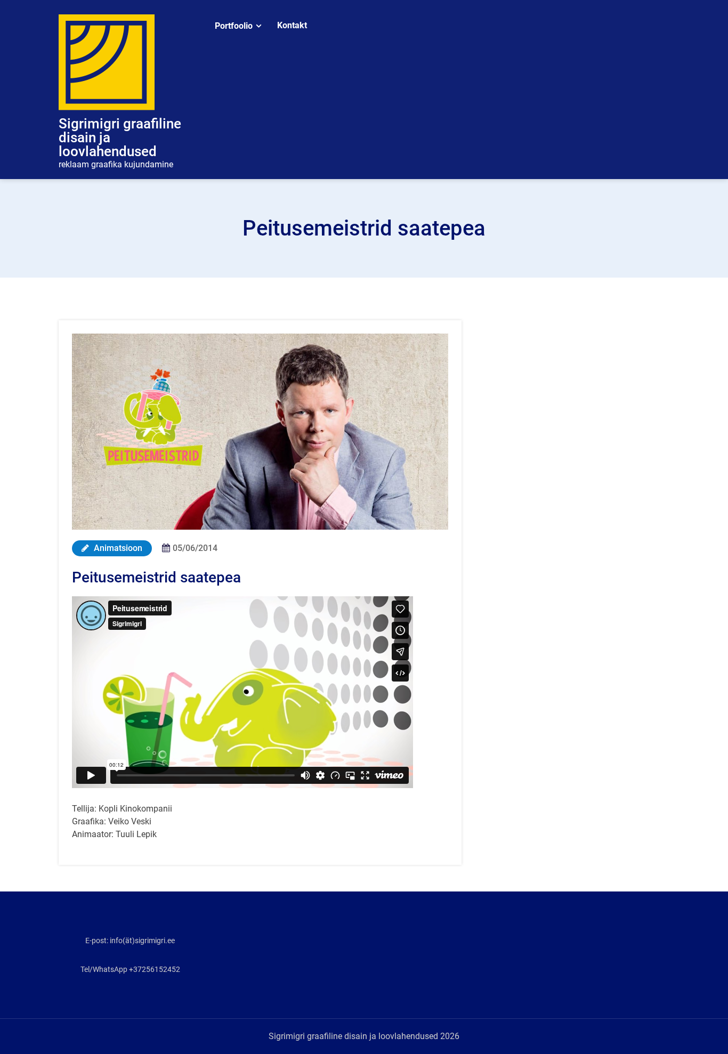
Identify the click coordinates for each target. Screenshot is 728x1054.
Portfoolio (234, 26)
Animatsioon (117, 548)
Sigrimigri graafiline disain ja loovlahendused (120, 137)
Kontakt (292, 25)
